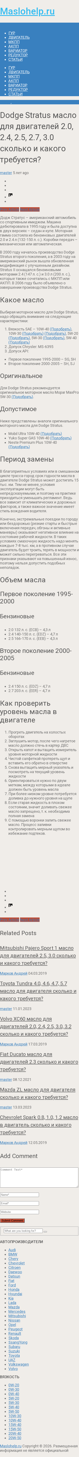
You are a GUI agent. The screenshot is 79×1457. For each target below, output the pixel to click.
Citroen (14, 1267)
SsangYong (17, 1342)
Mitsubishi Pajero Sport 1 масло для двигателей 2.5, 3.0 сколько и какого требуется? (38, 955)
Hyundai (15, 1294)
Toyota (14, 1355)
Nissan (14, 1320)
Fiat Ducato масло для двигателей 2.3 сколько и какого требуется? (39, 1061)
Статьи (15, 59)
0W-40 (13, 1394)
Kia (10, 1298)
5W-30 (13, 1402)
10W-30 (14, 1416)
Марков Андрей (13, 973)
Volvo (13, 1368)
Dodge (5, 102)
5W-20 (13, 1398)
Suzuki (14, 1351)
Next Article (30, 209)
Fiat (11, 1280)
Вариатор (17, 50)
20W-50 (14, 1438)
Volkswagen (18, 1364)
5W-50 (13, 1411)
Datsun (14, 1276)
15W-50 (14, 1429)
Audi (12, 1250)
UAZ (11, 1360)
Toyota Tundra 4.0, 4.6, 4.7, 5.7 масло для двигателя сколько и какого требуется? (38, 991)
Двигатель (19, 37)
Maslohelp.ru (27, 11)
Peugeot (15, 1329)
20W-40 (14, 1433)
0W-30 (13, 1389)
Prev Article (9, 209)
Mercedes (16, 1311)
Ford (12, 1285)
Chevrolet (16, 1263)
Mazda (14, 1307)
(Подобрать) (60, 329)
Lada (12, 1302)
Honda (13, 1289)
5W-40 (13, 1407)
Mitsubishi (17, 1316)
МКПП (14, 42)
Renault (14, 1333)
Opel (12, 1324)
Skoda (13, 1338)
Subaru (14, 1346)
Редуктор (18, 55)
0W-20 (13, 1385)
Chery (13, 1258)
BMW (12, 1254)
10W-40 (14, 1420)
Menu (4, 25)
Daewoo (15, 1272)
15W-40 (14, 1424)
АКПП (13, 46)
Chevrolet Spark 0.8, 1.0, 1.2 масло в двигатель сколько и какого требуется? (39, 1124)
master (6, 173)
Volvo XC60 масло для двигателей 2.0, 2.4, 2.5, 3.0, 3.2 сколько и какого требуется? (35, 1026)
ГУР (11, 33)
